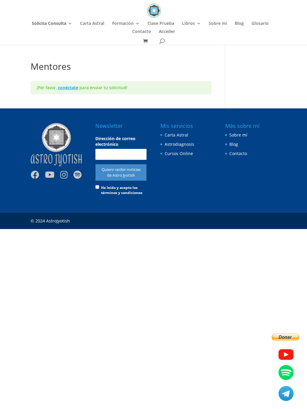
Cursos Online (179, 153)
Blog (239, 23)
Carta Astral (92, 23)
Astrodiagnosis (179, 144)
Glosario (260, 23)
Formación (123, 23)
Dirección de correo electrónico (115, 141)
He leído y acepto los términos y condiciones (121, 190)
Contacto (141, 31)
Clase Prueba (161, 23)
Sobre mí (218, 23)
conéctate (68, 87)
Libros (188, 23)
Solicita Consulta (49, 23)
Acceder (167, 31)
